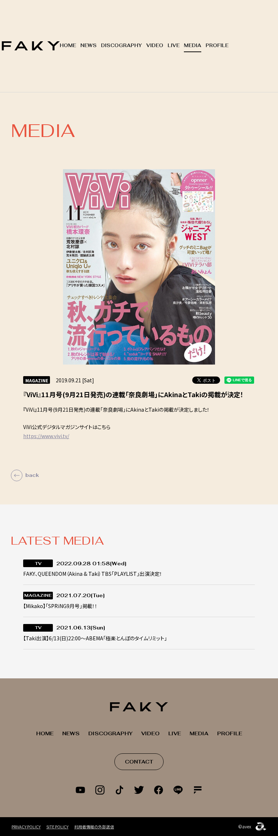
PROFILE (217, 45)
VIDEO (154, 45)
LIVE (174, 45)
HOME (68, 45)
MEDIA (192, 45)
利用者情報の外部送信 (94, 826)
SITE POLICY (57, 826)
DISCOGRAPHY (121, 45)
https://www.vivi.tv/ (46, 436)
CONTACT (139, 761)
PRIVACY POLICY (26, 826)
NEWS (88, 45)
